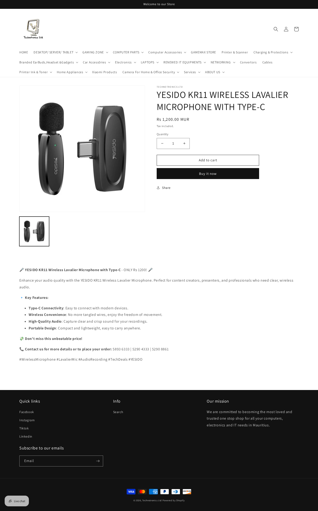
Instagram (27, 420)
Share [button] (166, 188)
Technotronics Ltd (152, 500)
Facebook (26, 412)
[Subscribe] (98, 461)
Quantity (162, 134)
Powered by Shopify (173, 500)
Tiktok (24, 428)
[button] (55, 52)
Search (118, 412)
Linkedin (25, 436)
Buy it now (208, 173)
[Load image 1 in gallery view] (34, 231)
